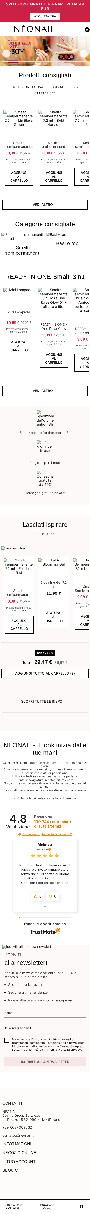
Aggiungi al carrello (19, 176)
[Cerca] (64, 29)
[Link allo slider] (45, 51)
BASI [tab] (74, 87)
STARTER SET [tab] (45, 93)
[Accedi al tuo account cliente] (75, 29)
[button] (85, 29)
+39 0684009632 (17, 1127)
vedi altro (43, 205)
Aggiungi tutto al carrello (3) (45, 673)
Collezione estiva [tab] (27, 87)
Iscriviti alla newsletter (45, 1062)
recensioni (52, 824)
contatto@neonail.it (18, 1135)
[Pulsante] (31, 111)
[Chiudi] (86, 11)
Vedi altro (43, 391)
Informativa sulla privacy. (64, 1049)
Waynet (47, 1208)
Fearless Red (45, 534)
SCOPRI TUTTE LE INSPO (42, 701)
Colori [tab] (57, 87)
